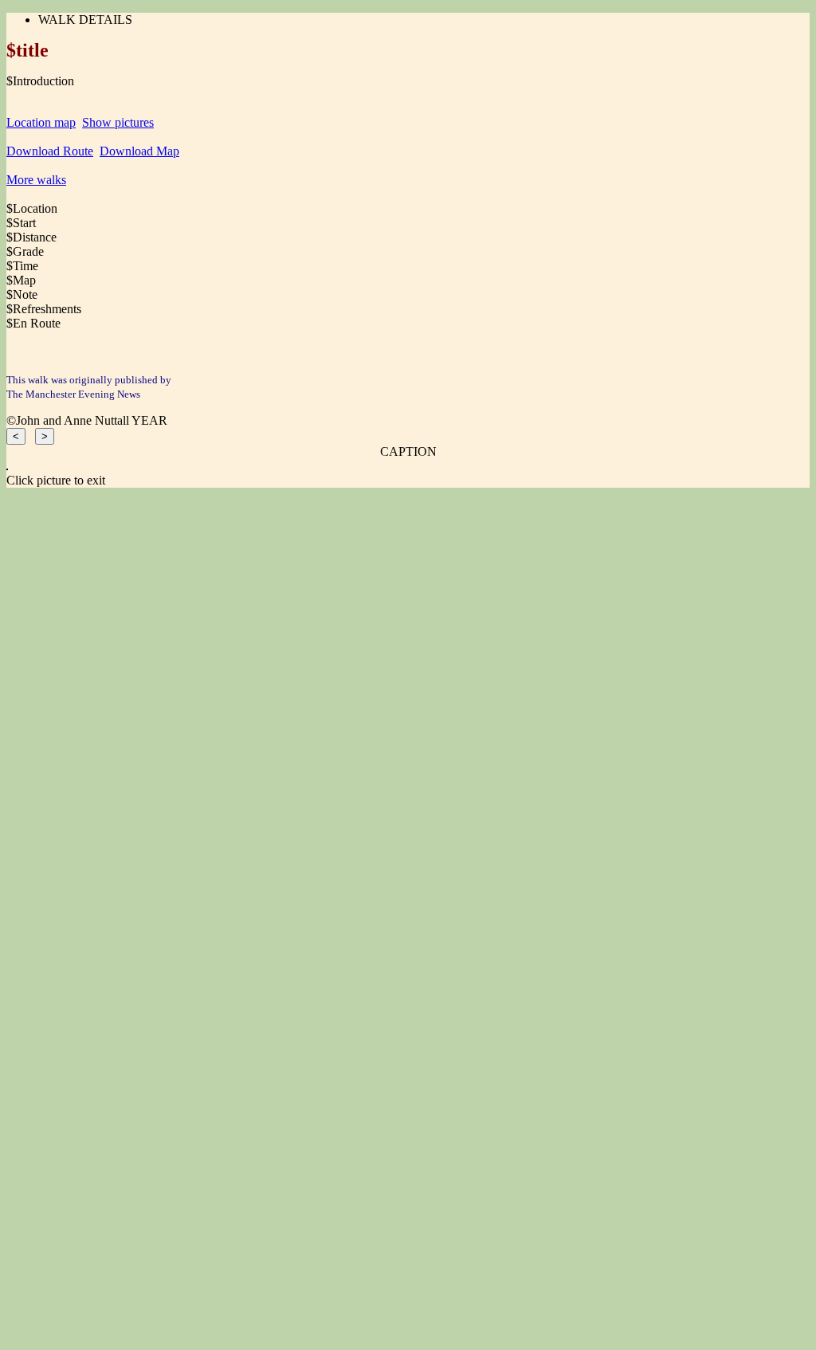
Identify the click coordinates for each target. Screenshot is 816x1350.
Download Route (49, 151)
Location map (41, 122)
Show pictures (118, 122)
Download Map (139, 151)
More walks (36, 179)
